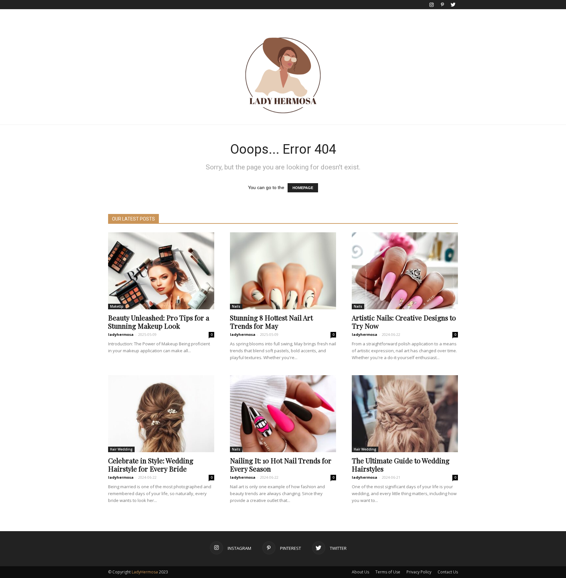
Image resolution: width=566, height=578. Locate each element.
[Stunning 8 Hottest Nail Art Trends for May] (283, 270)
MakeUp (116, 306)
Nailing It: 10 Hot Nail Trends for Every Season (280, 464)
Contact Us (448, 572)
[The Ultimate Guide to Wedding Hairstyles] (405, 413)
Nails (236, 306)
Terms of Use (387, 572)
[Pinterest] (442, 4)
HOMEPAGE (302, 188)
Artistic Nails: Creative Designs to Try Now (404, 321)
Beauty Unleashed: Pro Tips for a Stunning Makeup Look (158, 321)
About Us (360, 572)
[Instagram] (431, 4)
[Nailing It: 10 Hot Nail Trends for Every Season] (283, 413)
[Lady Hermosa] (283, 75)
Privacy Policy (418, 572)
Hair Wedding (121, 449)
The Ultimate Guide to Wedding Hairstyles (400, 464)
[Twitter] (453, 4)
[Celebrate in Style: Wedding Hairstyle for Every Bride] (161, 413)
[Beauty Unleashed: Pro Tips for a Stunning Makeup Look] (161, 270)
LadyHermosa (145, 572)
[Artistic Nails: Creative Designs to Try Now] (405, 270)
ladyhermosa (121, 334)
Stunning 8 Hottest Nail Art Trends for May (271, 321)
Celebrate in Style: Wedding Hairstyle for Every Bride (150, 464)
